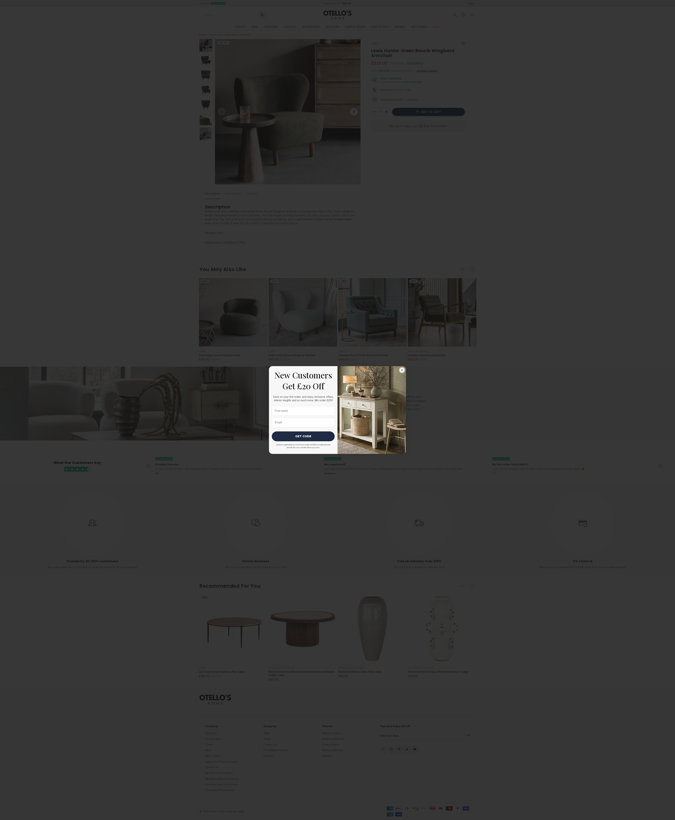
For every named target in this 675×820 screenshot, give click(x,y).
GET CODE (303, 436)
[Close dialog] (402, 370)
